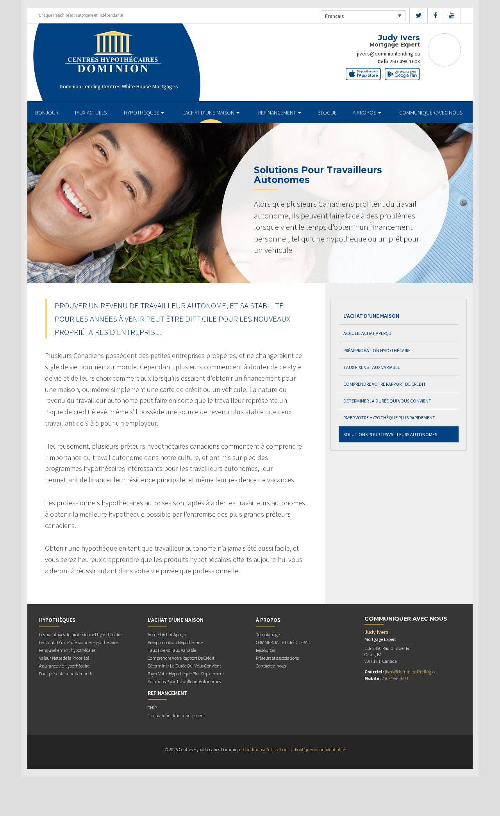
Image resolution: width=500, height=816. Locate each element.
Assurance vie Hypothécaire (64, 666)
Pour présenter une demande (66, 673)
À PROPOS (365, 112)
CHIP (152, 707)
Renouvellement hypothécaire (67, 650)
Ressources (265, 650)
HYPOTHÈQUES (142, 112)
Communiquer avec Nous (430, 112)
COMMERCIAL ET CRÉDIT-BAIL (283, 642)
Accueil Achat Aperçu (367, 333)
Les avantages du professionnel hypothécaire (80, 634)
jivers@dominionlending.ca (388, 53)
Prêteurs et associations (277, 658)
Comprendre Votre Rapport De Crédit (384, 384)
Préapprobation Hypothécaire (377, 350)
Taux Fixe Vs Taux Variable (371, 367)
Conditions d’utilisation (265, 749)
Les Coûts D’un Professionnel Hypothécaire (78, 642)
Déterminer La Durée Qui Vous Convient (387, 401)
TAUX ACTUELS (90, 112)
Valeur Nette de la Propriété (64, 658)
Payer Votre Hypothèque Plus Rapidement (389, 418)
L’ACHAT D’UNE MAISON (209, 112)
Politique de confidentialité (320, 749)
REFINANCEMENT (277, 112)
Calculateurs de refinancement (176, 715)
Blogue (327, 112)
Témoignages (268, 634)
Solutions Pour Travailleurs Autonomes (390, 434)
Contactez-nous (271, 666)
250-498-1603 (404, 61)
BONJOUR (46, 112)
